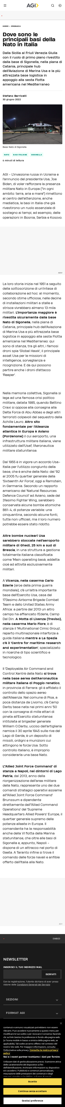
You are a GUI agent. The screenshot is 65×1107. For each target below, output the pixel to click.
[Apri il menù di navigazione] (5, 5)
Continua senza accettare (32, 1091)
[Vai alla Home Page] (32, 5)
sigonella (36, 154)
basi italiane (20, 154)
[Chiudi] (61, 1023)
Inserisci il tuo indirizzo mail (22, 967)
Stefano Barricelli (15, 96)
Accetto (32, 1081)
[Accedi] (60, 5)
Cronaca (16, 26)
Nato (6, 154)
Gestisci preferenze (32, 1100)
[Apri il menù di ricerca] (52, 5)
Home (5, 26)
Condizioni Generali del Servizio (33, 984)
